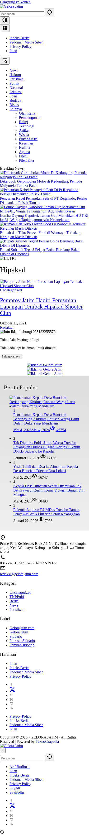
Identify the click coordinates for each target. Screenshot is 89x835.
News (13, 605)
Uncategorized (11, 290)
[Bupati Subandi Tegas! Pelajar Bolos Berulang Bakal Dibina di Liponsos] (44, 245)
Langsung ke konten (15, 2)
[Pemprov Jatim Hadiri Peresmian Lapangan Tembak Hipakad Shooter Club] (44, 286)
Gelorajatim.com (21, 628)
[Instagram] (11, 704)
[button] (49, 12)
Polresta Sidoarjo (22, 641)
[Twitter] (12, 691)
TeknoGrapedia (47, 741)
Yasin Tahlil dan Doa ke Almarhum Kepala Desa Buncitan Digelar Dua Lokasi (45, 468)
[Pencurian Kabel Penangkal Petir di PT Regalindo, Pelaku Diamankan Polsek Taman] (44, 194)
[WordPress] (11, 700)
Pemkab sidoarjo (21, 645)
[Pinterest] (11, 695)
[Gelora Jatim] (11, 6)
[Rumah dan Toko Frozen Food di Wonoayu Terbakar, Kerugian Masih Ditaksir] (44, 228)
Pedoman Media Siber (26, 42)
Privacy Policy (20, 46)
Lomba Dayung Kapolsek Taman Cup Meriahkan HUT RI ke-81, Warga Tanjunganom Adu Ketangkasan (44, 217)
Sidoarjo (15, 636)
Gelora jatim (18, 632)
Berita (14, 601)
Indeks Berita (19, 38)
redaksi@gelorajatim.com (19, 574)
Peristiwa (16, 610)
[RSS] (11, 708)
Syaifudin (16, 792)
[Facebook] (11, 684)
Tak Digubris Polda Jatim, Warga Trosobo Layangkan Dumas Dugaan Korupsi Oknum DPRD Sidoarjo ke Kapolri (46, 447)
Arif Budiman (19, 767)
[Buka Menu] (4, 28)
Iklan (13, 51)
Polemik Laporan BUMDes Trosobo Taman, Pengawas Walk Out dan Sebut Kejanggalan (46, 512)
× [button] (3, 750)
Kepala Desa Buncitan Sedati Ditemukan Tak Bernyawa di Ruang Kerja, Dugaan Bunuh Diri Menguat (48, 490)
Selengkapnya (11, 356)
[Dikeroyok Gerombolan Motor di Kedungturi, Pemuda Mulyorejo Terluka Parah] (44, 177)
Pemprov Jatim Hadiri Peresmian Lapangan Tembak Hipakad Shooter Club (41, 306)
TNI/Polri (16, 597)
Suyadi (14, 788)
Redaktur (7, 327)
